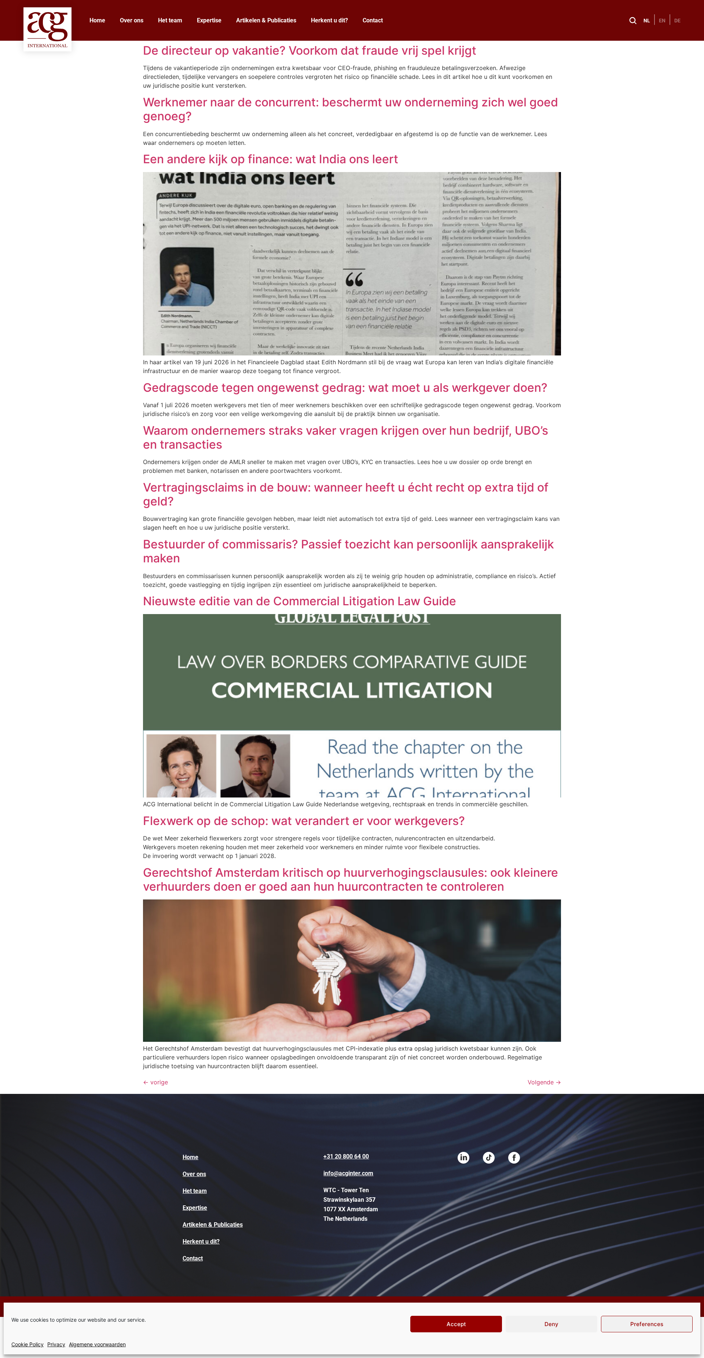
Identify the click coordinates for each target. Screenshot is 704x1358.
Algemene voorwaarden (97, 1344)
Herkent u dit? (329, 20)
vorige (155, 1082)
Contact (373, 20)
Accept (456, 1324)
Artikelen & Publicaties (266, 20)
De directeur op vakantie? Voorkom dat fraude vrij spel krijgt (309, 50)
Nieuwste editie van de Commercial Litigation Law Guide (299, 601)
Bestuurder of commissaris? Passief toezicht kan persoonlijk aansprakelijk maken (348, 551)
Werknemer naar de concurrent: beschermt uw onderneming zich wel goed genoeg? (350, 109)
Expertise (209, 20)
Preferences (646, 1324)
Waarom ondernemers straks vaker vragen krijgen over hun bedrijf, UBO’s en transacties (345, 437)
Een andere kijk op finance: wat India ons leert (270, 159)
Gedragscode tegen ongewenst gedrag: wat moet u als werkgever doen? (345, 387)
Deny (551, 1324)
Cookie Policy (27, 1344)
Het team (170, 20)
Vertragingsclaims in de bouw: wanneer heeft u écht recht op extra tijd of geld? (346, 494)
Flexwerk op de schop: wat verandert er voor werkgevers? (304, 821)
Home (97, 20)
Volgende (544, 1082)
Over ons (131, 20)
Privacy (56, 1344)
